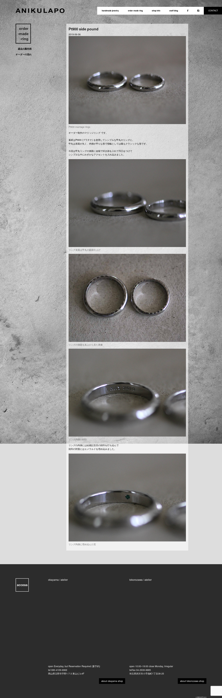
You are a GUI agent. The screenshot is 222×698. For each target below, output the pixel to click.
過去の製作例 (25, 48)
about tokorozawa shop (192, 681)
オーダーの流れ (24, 54)
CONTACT (213, 10)
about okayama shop (112, 681)
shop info (156, 10)
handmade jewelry (110, 10)
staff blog (173, 10)
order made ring (135, 10)
